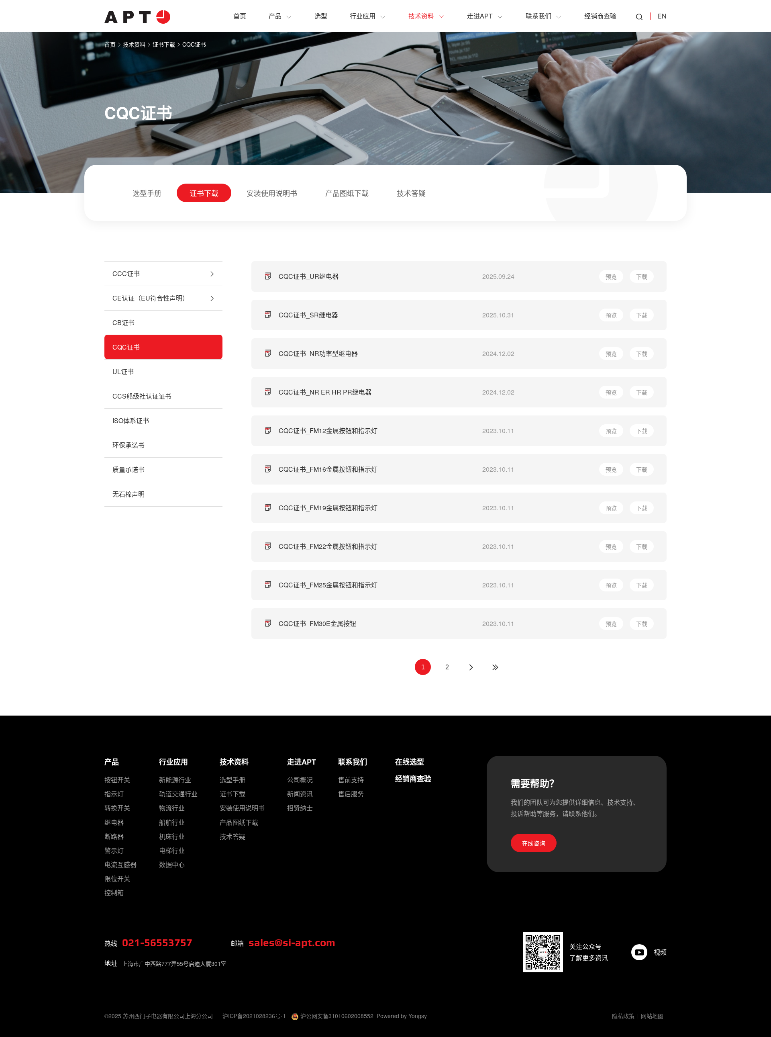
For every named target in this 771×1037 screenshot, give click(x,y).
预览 (611, 276)
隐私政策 (623, 1016)
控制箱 (114, 892)
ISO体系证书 (130, 420)
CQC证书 (194, 44)
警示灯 (114, 850)
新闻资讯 (300, 793)
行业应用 (173, 762)
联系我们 (352, 762)
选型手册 (147, 193)
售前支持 (351, 779)
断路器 (114, 836)
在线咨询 (534, 843)
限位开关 (117, 878)
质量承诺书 (128, 469)
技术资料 (134, 44)
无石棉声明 (128, 494)
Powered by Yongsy (402, 1016)
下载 (641, 276)
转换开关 (117, 807)
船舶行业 (172, 822)
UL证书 (123, 371)
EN (662, 15)
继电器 (114, 822)
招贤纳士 (300, 807)
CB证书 (123, 322)
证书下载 (164, 44)
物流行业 (172, 807)
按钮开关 (117, 779)
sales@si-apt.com (292, 943)
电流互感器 (120, 864)
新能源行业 (175, 779)
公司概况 (300, 779)
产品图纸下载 (347, 193)
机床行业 (172, 836)
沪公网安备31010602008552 (336, 1016)
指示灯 (114, 793)
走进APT (301, 762)
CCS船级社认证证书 (141, 396)
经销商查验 (413, 778)
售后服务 (351, 793)
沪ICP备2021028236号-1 (254, 1016)
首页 (110, 44)
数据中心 (172, 864)
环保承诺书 (128, 445)
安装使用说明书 (272, 193)
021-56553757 (157, 943)
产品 (111, 762)
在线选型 (409, 762)
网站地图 (652, 1016)
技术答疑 (411, 193)
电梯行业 (172, 850)
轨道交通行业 (178, 793)
